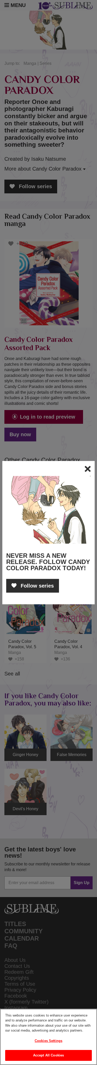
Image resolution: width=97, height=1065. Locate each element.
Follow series (36, 585)
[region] (48, 1037)
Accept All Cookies (48, 1055)
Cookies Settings (48, 1041)
